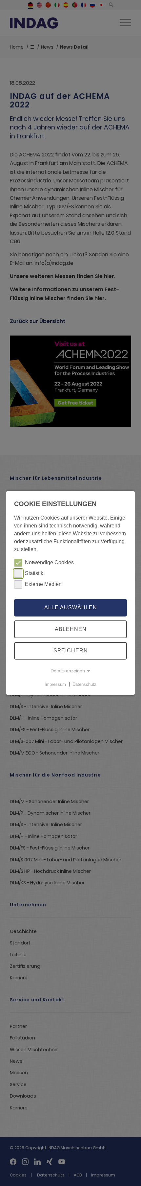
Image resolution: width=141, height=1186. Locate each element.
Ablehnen (71, 629)
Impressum (55, 684)
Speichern (70, 651)
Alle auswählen (70, 607)
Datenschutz (84, 684)
